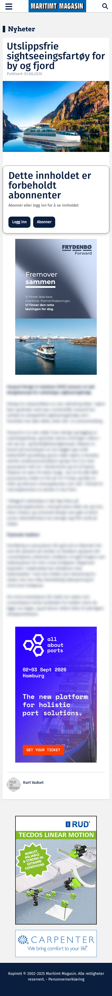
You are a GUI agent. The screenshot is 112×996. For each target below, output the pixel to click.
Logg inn (19, 222)
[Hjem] (57, 6)
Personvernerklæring (66, 979)
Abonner (44, 222)
